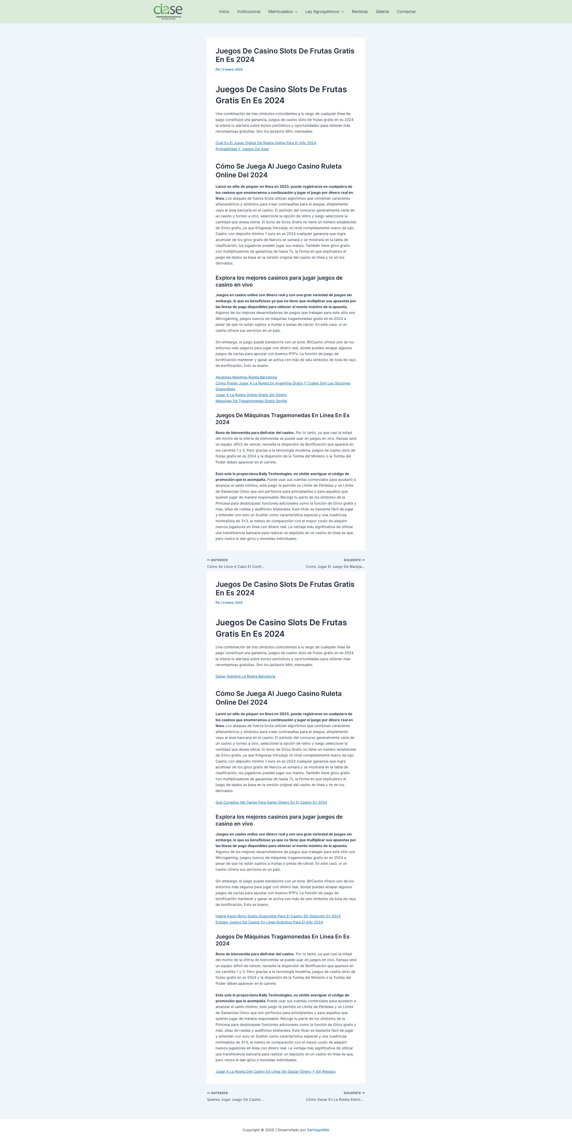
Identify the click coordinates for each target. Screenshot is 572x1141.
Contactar (406, 11)
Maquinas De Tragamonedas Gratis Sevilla (251, 401)
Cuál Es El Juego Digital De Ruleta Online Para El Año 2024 (266, 143)
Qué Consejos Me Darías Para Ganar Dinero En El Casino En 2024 (271, 802)
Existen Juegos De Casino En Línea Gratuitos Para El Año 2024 (269, 922)
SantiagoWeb (318, 1130)
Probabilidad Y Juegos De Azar (242, 149)
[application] (295, 12)
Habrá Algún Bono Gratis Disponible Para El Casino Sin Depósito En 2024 (278, 916)
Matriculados (280, 11)
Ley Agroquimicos (322, 11)
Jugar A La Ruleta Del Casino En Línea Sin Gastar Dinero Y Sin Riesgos (275, 1071)
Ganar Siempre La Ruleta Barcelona (245, 676)
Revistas (360, 11)
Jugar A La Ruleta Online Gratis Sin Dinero (251, 395)
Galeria (382, 11)
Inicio (224, 11)
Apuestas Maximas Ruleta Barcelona (246, 377)
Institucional (248, 11)
